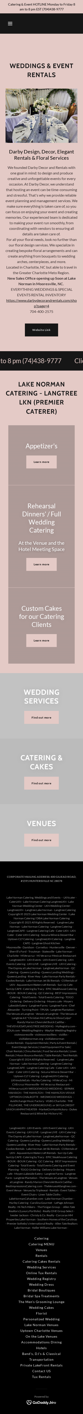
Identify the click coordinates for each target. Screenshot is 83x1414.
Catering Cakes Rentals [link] (42, 1261)
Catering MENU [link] (41, 1244)
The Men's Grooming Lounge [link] (41, 1302)
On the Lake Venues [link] (42, 1336)
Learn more (42, 462)
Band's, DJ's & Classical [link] (41, 1354)
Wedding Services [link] (41, 1267)
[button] (10, 23)
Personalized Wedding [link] (41, 1319)
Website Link (41, 330)
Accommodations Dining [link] (41, 1342)
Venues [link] (41, 1250)
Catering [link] (41, 1238)
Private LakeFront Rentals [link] (41, 1365)
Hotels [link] (41, 1348)
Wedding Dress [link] (41, 1284)
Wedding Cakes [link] (41, 1307)
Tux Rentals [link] (41, 1377)
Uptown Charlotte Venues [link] (41, 1331)
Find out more (41, 717)
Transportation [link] (41, 1359)
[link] (42, 1402)
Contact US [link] (41, 1371)
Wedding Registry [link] (41, 1279)
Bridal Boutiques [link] (41, 1290)
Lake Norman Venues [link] (41, 1325)
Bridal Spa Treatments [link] (42, 1296)
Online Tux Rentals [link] (41, 1273)
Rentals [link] (42, 1256)
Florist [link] (41, 1313)
